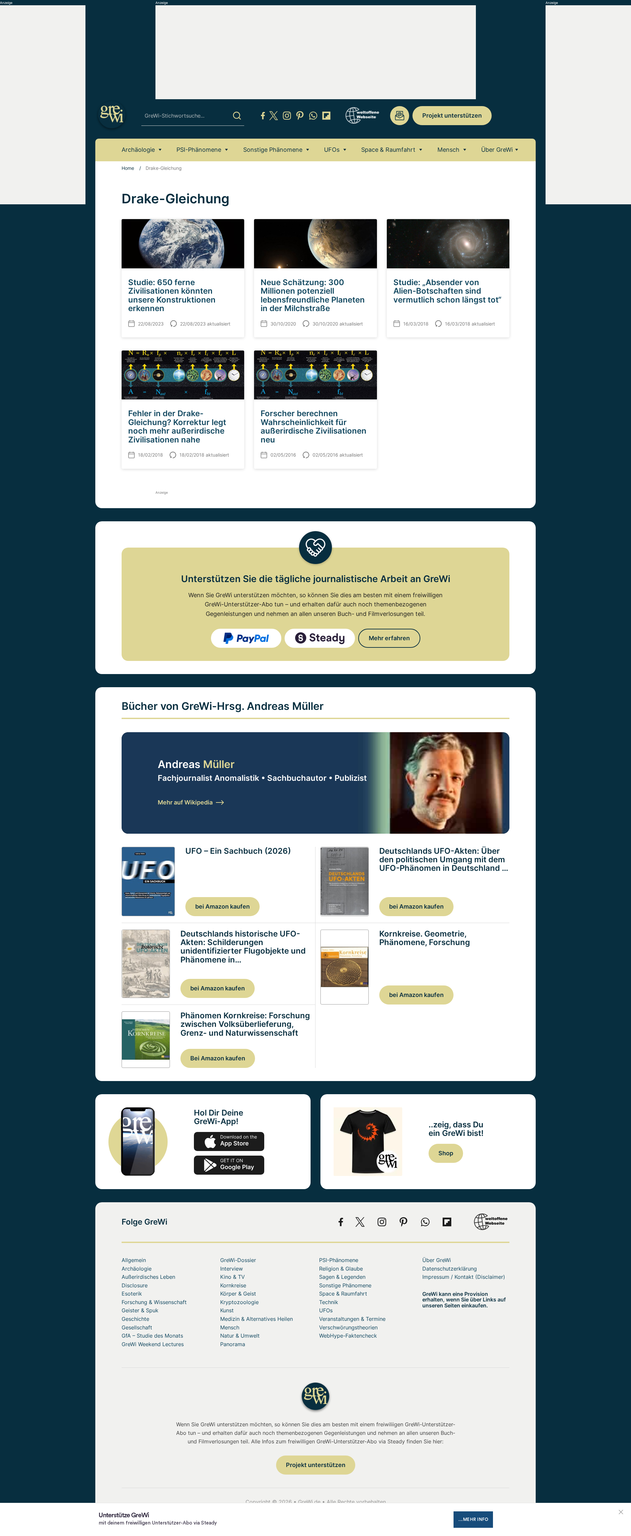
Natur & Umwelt (240, 1335)
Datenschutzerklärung (449, 1268)
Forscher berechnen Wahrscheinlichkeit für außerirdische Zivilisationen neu (313, 426)
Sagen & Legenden (342, 1277)
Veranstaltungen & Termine (352, 1319)
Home (128, 168)
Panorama (232, 1344)
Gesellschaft (137, 1327)
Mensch (448, 149)
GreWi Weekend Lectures (153, 1344)
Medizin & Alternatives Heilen (256, 1319)
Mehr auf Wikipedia (185, 802)
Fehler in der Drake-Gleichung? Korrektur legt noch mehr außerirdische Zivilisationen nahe (177, 426)
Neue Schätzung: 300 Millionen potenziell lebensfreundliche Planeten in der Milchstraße (313, 295)
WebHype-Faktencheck (348, 1335)
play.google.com (229, 1165)
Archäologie (138, 149)
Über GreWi (497, 149)
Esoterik (132, 1293)
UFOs (331, 149)
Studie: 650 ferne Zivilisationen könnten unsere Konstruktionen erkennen (172, 295)
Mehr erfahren (389, 638)
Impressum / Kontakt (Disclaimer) (463, 1277)
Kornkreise (233, 1285)
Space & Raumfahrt (388, 149)
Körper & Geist (238, 1293)
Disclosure (135, 1285)
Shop (445, 1153)
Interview (231, 1268)
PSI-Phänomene (198, 149)
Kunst (227, 1310)
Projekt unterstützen (452, 115)
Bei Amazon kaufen (217, 1058)
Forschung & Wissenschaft (154, 1302)
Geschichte (135, 1319)
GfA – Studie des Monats (152, 1335)
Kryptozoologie (239, 1302)
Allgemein (134, 1260)
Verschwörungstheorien (348, 1327)
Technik (328, 1302)
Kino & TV (232, 1277)
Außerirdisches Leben (148, 1277)
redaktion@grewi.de (399, 115)
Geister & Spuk (140, 1310)
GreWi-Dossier (238, 1260)
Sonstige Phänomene (272, 149)
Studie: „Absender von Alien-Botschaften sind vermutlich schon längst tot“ (447, 291)
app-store (229, 1141)
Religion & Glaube (341, 1268)
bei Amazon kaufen (222, 906)
